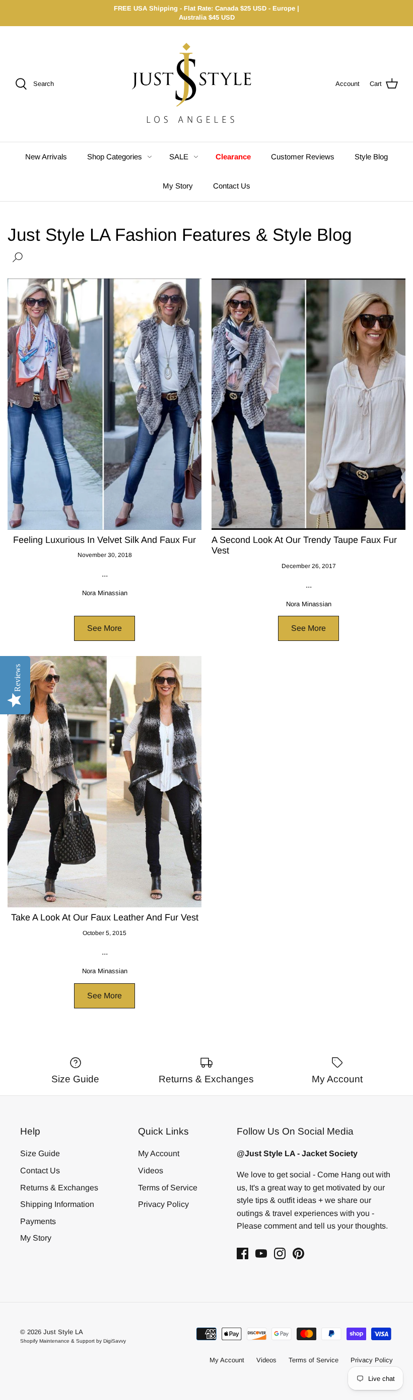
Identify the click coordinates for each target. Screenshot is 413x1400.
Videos (150, 1170)
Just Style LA (63, 1332)
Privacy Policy (163, 1204)
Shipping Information (57, 1204)
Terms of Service (167, 1187)
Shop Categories (114, 156)
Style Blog (371, 156)
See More (104, 628)
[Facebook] (242, 1253)
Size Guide (40, 1153)
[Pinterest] (298, 1253)
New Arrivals (46, 156)
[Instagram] (280, 1253)
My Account (158, 1153)
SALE (178, 156)
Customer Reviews (302, 156)
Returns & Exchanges (59, 1187)
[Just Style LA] (199, 84)
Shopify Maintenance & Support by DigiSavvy (73, 1341)
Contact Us (231, 185)
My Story (178, 185)
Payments (38, 1221)
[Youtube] (261, 1253)
